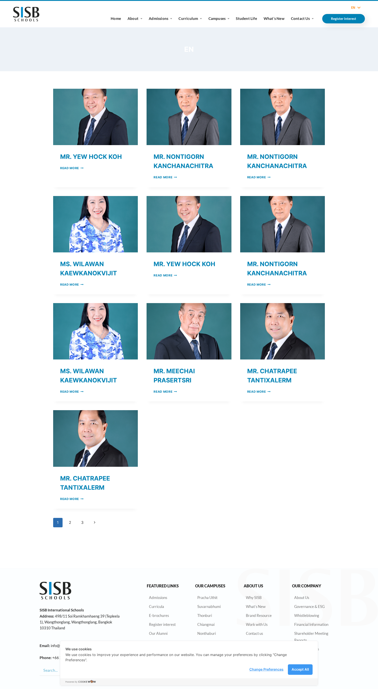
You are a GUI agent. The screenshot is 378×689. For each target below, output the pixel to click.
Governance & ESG (309, 606)
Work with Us (257, 624)
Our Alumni (158, 633)
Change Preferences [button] (266, 669)
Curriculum (188, 18)
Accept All (300, 669)
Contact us (254, 633)
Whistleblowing (306, 615)
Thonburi (204, 615)
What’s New (274, 18)
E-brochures (159, 615)
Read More (72, 168)
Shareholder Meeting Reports (311, 636)
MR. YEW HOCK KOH (91, 156)
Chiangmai (206, 624)
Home (116, 18)
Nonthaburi (206, 633)
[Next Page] (94, 522)
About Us (301, 597)
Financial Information (311, 624)
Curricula (156, 606)
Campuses (217, 18)
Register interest (162, 624)
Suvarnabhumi (209, 606)
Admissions (158, 18)
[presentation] (95, 117)
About (133, 18)
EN (353, 8)
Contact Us (300, 18)
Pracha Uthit (207, 597)
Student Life (246, 18)
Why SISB (254, 597)
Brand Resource (259, 615)
